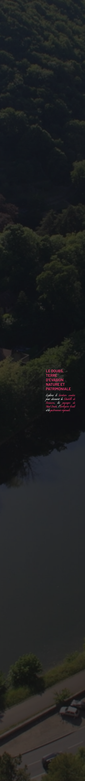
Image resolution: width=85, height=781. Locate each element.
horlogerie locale (67, 407)
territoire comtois (67, 395)
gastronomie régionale (60, 410)
